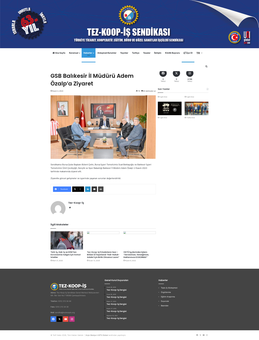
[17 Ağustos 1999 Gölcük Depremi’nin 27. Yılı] (170, 108)
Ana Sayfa (60, 53)
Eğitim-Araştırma (168, 297)
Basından (164, 305)
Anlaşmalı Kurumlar (106, 53)
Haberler (88, 53)
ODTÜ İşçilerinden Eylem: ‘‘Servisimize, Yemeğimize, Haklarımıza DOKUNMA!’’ (136, 255)
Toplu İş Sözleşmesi (169, 288)
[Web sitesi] (69, 207)
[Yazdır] (100, 189)
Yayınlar (124, 53)
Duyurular (165, 301)
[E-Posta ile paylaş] (94, 189)
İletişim (157, 53)
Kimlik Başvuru (172, 53)
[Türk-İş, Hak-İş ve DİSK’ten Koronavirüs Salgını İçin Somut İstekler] (67, 240)
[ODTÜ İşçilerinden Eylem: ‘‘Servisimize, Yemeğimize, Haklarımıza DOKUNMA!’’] (139, 240)
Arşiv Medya (91, 335)
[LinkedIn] (88, 189)
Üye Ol (189, 53)
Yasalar (146, 53)
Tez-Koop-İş (76, 202)
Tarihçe (135, 53)
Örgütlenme (166, 292)
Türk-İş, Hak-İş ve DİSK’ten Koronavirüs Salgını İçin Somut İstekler (66, 255)
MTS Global (103, 335)
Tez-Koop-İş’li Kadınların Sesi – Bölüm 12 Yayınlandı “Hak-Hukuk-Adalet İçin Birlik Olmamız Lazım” (103, 255)
